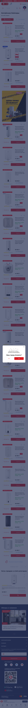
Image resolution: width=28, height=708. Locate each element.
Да (19, 358)
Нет (9, 358)
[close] (24, 347)
